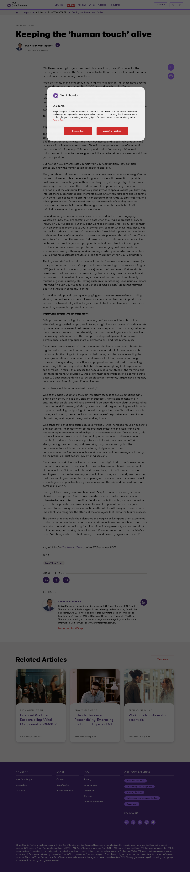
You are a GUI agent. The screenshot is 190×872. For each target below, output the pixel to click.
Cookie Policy (59, 120)
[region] (96, 114)
